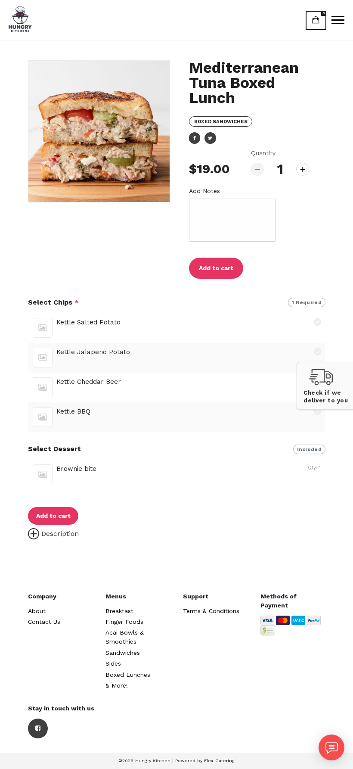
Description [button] (60, 533)
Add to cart (216, 268)
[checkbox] (176, 328)
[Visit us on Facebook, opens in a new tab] (38, 728)
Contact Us (44, 621)
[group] (176, 365)
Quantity (263, 152)
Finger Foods (124, 621)
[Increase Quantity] (302, 169)
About (37, 610)
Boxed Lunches (127, 674)
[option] (99, 131)
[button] (325, 386)
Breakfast (119, 610)
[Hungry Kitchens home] (20, 19)
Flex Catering (219, 760)
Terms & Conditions (211, 610)
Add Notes (204, 190)
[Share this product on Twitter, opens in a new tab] (210, 137)
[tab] (176, 534)
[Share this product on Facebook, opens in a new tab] (194, 137)
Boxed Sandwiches (221, 121)
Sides (113, 663)
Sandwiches (122, 652)
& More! (116, 685)
